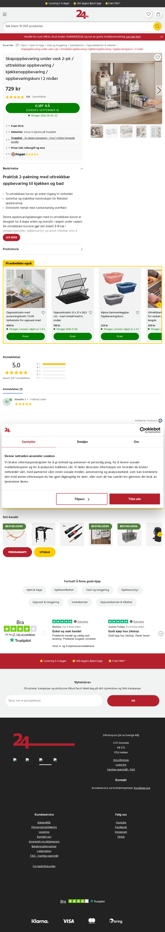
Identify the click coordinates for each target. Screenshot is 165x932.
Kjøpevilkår (44, 822)
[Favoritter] (148, 14)
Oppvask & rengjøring (46, 602)
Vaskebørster (77, 46)
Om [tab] (136, 441)
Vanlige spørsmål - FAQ (121, 769)
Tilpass (79, 499)
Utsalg (45, 552)
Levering (44, 832)
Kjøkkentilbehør (64, 590)
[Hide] (81, 168)
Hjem (24, 46)
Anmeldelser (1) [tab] (13, 389)
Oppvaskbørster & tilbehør (101, 46)
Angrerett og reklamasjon (44, 841)
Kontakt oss (44, 837)
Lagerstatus (44, 851)
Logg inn (121, 765)
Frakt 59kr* (114, 4)
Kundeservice (142, 788)
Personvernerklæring (44, 827)
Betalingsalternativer (44, 846)
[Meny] (4, 14)
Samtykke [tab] (29, 441)
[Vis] (81, 249)
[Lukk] (161, 37)
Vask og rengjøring (57, 46)
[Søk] (157, 26)
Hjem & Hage (37, 46)
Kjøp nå (42, 107)
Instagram (121, 832)
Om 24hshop (121, 760)
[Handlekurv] (158, 14)
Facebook (121, 827)
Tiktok (121, 837)
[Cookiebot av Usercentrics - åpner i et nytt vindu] (142, 430)
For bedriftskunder (44, 866)
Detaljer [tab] (82, 441)
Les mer (11, 237)
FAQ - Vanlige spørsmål (44, 856)
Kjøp (26, 336)
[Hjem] (82, 14)
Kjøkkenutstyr (130, 590)
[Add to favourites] (158, 57)
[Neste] (159, 304)
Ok (133, 701)
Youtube (121, 822)
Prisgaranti (17, 552)
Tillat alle (134, 499)
